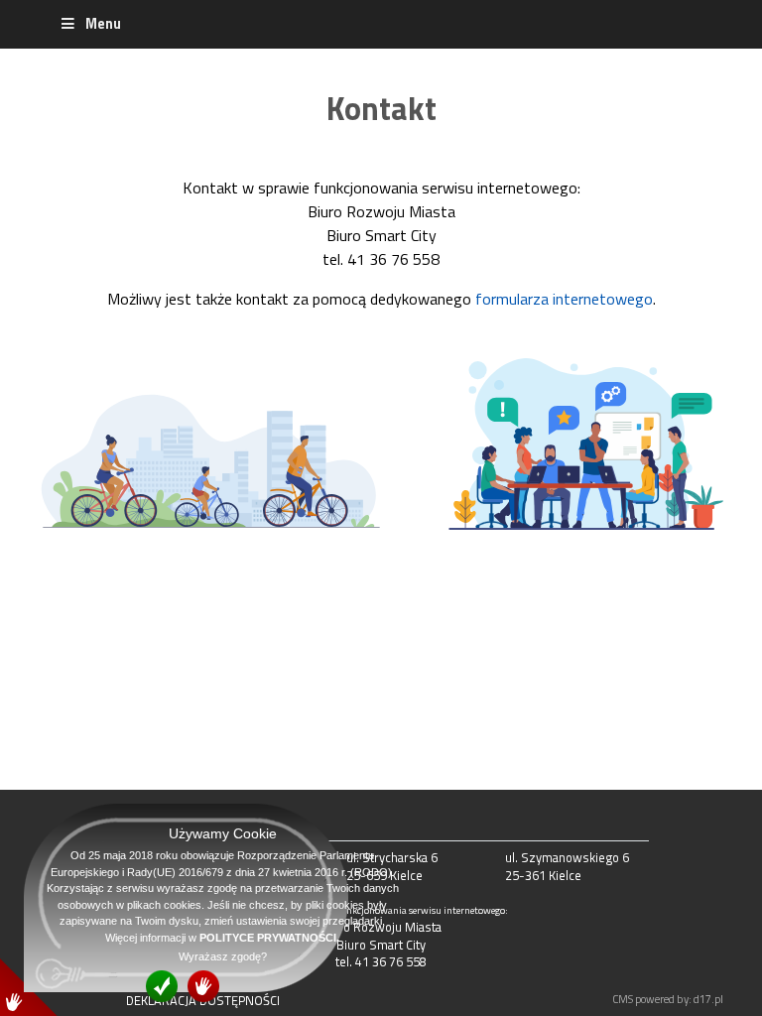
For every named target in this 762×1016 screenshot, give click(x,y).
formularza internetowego (564, 299)
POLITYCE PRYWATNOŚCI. (269, 938)
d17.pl (708, 998)
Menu (103, 24)
